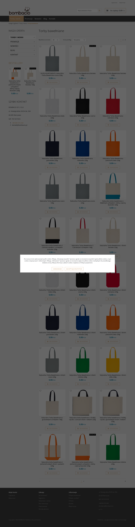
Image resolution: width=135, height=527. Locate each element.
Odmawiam (57, 269)
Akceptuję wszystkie (74, 269)
